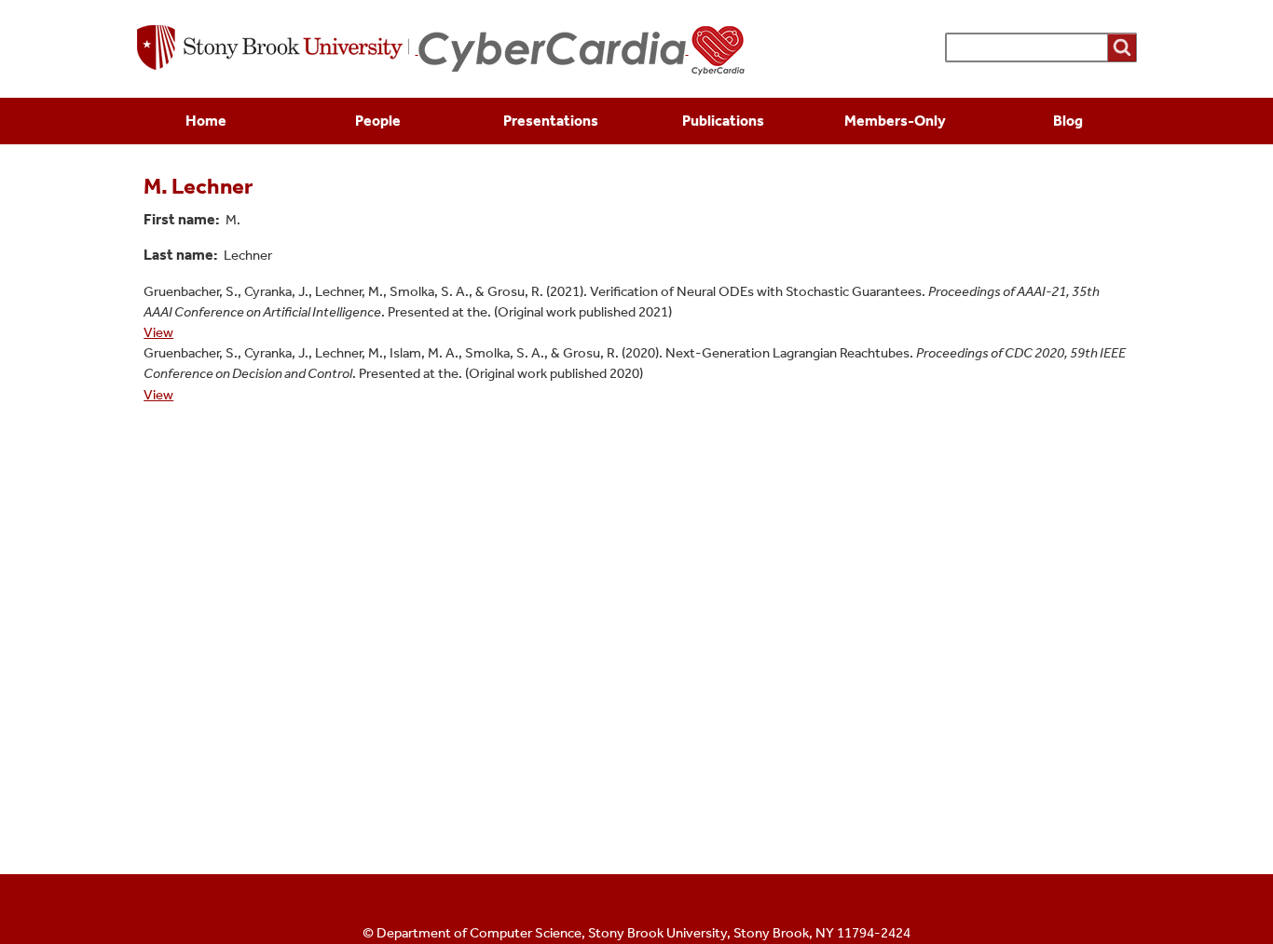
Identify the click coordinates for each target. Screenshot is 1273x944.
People (378, 120)
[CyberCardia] (582, 49)
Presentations (550, 120)
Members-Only (895, 120)
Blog (1068, 120)
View (158, 332)
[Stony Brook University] (277, 49)
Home (205, 120)
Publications (723, 120)
